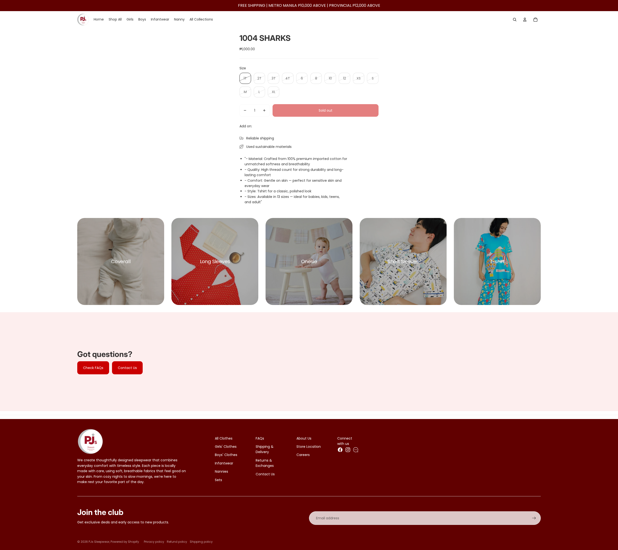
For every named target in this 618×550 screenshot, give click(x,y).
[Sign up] (534, 518)
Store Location (308, 446)
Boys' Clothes (226, 454)
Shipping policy (201, 542)
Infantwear (224, 463)
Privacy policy (154, 542)
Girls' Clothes (226, 446)
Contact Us (127, 367)
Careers (303, 454)
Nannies (221, 471)
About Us (303, 438)
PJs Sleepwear (99, 542)
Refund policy (177, 542)
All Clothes (223, 438)
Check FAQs (93, 367)
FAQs (260, 438)
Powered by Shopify (125, 542)
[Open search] (514, 19)
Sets (218, 480)
